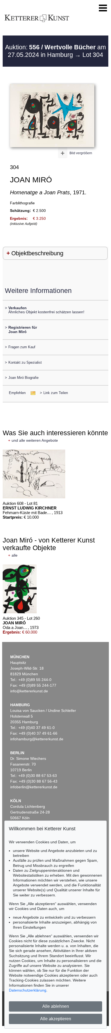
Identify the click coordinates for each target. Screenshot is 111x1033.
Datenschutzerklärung (27, 990)
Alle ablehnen (55, 1006)
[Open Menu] (103, 8)
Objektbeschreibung (37, 253)
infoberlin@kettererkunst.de (33, 787)
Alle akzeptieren (55, 1018)
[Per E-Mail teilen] (31, 393)
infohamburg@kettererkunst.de (36, 739)
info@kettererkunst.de (29, 691)
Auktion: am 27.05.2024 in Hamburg (55, 51)
